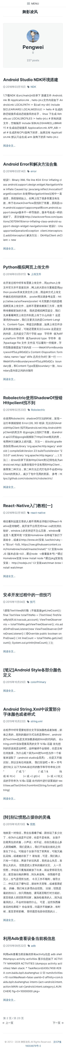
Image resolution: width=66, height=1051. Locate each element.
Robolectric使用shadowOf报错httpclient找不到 (32, 400)
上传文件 (36, 274)
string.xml (36, 721)
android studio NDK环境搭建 (30, 79)
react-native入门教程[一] (28, 505)
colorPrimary (38, 682)
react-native (38, 512)
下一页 (56, 1022)
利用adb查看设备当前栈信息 (29, 938)
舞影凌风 (30, 11)
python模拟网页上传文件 (26, 267)
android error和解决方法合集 (30, 164)
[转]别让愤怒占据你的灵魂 (26, 817)
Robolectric (38, 409)
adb (33, 945)
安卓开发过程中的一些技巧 (27, 594)
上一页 (9, 1022)
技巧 (32, 601)
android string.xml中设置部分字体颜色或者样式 (32, 712)
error (34, 171)
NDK (33, 86)
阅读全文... (9, 145)
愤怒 (32, 824)
